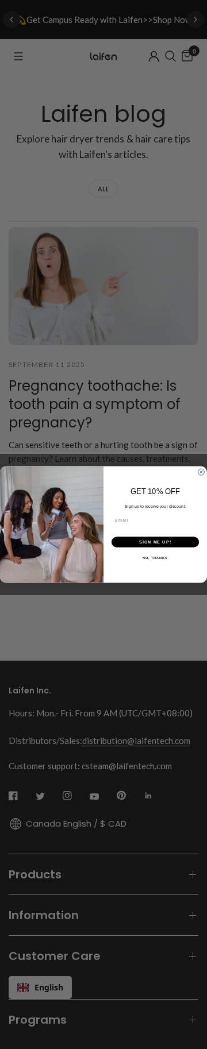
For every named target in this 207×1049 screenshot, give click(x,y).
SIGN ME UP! (155, 541)
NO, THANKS (155, 558)
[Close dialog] (201, 472)
